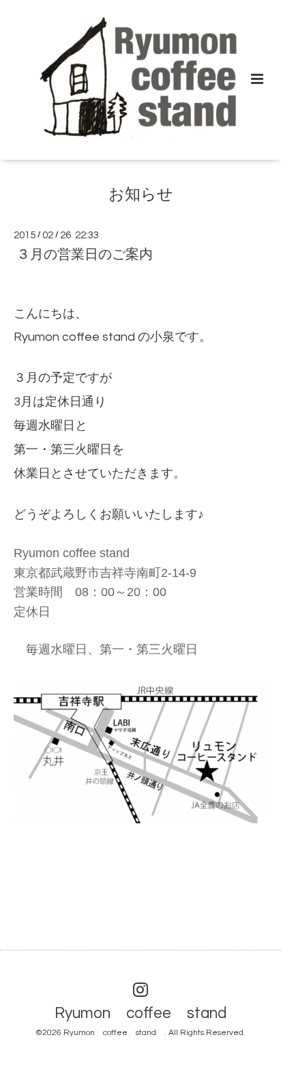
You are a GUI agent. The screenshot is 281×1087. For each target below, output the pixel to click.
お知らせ (140, 194)
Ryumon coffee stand (148, 1013)
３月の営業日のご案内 (84, 255)
